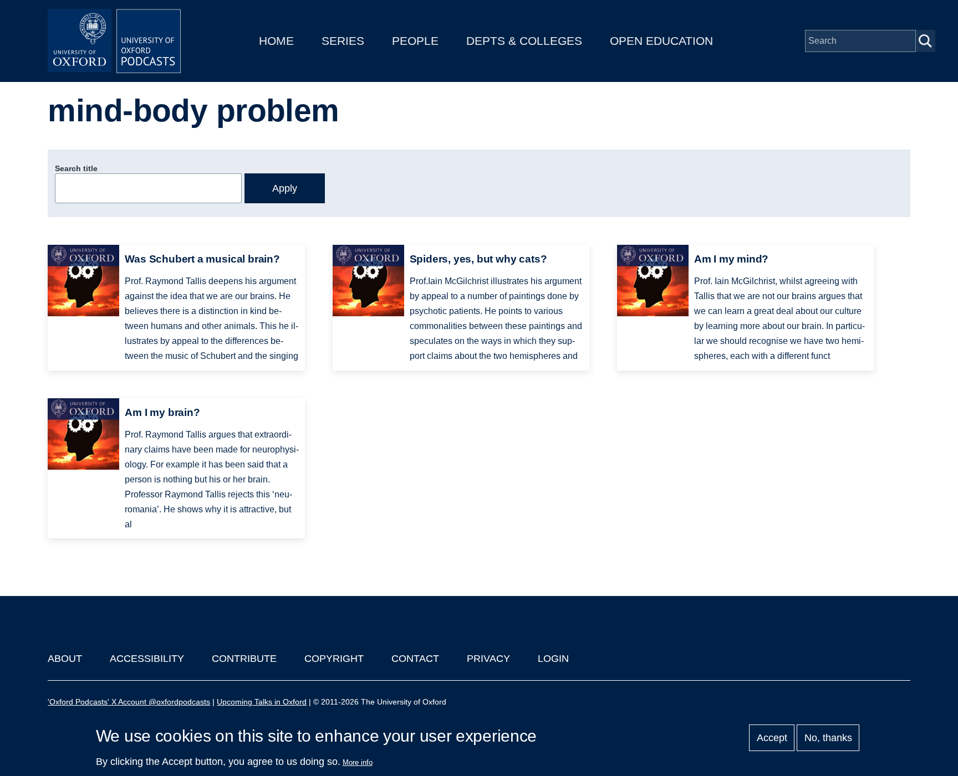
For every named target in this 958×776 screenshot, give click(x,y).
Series (343, 40)
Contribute (244, 658)
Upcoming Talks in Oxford (262, 701)
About (65, 658)
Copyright (334, 658)
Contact (415, 658)
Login (553, 658)
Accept (772, 737)
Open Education (661, 40)
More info (358, 762)
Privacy (488, 658)
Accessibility (147, 658)
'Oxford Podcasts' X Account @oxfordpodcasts (129, 701)
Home (276, 40)
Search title (76, 168)
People (415, 40)
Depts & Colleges (524, 40)
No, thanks (828, 737)
